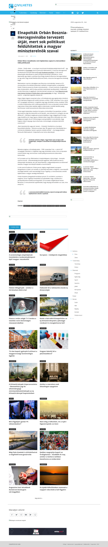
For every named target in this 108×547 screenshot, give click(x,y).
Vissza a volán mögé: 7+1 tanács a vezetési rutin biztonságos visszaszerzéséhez (22, 320)
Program (77, 273)
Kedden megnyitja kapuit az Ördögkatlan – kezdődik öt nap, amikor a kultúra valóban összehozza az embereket (53, 455)
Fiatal (51, 13)
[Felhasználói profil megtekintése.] (13, 33)
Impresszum (71, 544)
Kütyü (11, 398)
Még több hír (38, 498)
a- (11, 28)
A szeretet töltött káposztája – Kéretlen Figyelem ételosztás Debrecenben (89, 179)
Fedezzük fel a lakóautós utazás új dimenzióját (54, 289)
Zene (76, 257)
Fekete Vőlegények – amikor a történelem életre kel (21, 289)
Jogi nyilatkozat (78, 544)
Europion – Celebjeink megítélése (53, 255)
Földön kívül (78, 315)
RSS (98, 544)
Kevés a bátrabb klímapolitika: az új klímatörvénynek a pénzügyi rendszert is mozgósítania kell (53, 320)
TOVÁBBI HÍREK (16, 227)
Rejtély (77, 309)
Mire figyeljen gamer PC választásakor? (18, 423)
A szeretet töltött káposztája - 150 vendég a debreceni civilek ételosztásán (90, 169)
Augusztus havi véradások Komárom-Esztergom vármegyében (19, 489)
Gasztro (77, 283)
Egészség (43, 328)
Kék (76, 305)
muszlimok (62, 205)
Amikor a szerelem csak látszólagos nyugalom (49, 385)
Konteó (77, 312)
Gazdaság (33, 13)
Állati (76, 293)
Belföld (12, 328)
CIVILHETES (23, 5)
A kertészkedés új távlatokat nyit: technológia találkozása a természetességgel (90, 159)
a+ (13, 28)
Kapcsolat (93, 544)
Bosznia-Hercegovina (36, 205)
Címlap (64, 544)
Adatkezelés (87, 544)
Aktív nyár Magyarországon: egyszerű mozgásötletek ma (91, 148)
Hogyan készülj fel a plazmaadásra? (48, 352)
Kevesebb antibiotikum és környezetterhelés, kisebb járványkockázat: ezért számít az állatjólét (90, 189)
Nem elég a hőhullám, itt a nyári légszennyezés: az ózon (53, 423)
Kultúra (12, 13)
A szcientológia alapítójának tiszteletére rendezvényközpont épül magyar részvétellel (22, 257)
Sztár (76, 302)
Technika (77, 264)
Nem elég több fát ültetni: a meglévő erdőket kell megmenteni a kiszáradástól (90, 139)
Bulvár (42, 232)
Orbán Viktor (27, 205)
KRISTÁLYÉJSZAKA (50, 205)
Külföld (34, 56)
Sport (76, 280)
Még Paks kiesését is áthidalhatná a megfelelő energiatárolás (23, 453)
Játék (76, 286)
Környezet (12, 361)
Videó (58, 13)
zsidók (44, 205)
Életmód (42, 13)
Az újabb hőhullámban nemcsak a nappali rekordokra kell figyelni (53, 488)
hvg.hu (20, 201)
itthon (57, 205)
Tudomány (22, 13)
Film (76, 254)
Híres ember (12, 38)
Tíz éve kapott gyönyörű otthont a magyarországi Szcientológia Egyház (23, 353)
